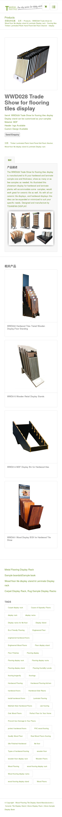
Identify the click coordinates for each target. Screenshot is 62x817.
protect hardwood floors (17, 728)
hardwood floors (14, 690)
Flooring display (33, 653)
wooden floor (42, 751)
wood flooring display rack (37, 766)
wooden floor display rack (18, 758)
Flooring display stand (16, 668)
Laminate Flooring (40, 698)
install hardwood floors (16, 698)
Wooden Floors (42, 758)
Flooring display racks (40, 660)
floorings (32, 675)
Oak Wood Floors (15, 713)
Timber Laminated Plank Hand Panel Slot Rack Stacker (26, 25)
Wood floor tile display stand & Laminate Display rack (25, 23)
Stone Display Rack (35, 806)
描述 (9, 160)
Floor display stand (42, 645)
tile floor (37, 743)
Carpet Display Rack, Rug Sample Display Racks (30, 591)
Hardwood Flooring (15, 683)
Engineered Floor (39, 630)
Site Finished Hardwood (17, 743)
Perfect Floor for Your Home (40, 713)
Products (10, 17)
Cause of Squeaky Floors (41, 607)
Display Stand (41, 622)
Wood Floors (42, 781)
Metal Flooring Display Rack (19, 569)
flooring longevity (14, 675)
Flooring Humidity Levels (42, 668)
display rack (12, 615)
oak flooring (44, 705)
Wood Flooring (13, 766)
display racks (30, 615)
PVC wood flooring (41, 728)
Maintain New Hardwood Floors (20, 705)
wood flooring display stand (18, 781)
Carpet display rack (15, 607)
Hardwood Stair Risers (37, 690)
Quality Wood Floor (15, 736)
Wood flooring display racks (18, 773)
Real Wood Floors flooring (41, 736)
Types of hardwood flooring (18, 751)
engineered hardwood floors (19, 637)
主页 (19, 21)
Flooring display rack (16, 660)
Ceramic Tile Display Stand (15, 806)
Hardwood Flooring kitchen (41, 683)
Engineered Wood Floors (17, 645)
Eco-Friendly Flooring (16, 630)
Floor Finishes (13, 653)
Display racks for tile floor (18, 622)
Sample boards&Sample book (20, 575)
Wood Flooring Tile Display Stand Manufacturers (34, 802)
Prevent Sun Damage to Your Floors (22, 721)
